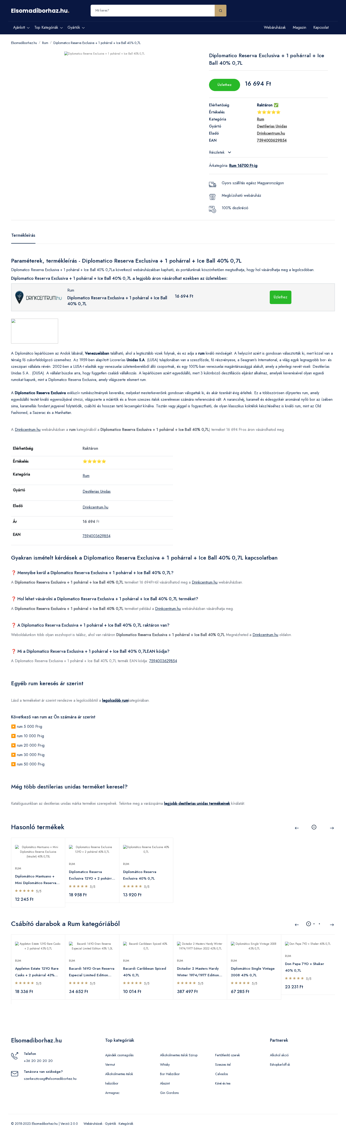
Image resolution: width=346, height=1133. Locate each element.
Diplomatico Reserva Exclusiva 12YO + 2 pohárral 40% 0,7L (92, 875)
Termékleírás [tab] (23, 235)
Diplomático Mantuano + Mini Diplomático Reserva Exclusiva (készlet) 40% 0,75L (35, 880)
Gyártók (110, 1123)
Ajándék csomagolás (119, 1055)
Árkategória (218, 165)
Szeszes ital (223, 1064)
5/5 (38, 891)
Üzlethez (224, 84)
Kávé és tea (222, 1083)
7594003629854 (96, 536)
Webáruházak (275, 27)
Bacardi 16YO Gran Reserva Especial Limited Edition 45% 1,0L (91, 972)
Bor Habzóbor (170, 1074)
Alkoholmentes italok (119, 1074)
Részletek (217, 152)
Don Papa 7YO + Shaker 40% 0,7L (304, 967)
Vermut (110, 1064)
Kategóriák (126, 1123)
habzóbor (111, 1083)
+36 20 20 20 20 (38, 1060)
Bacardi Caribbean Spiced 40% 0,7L (144, 972)
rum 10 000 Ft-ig (30, 736)
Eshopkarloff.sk (280, 1064)
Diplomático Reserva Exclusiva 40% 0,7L (139, 875)
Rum (45, 42)
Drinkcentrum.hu (27, 429)
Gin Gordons (169, 1092)
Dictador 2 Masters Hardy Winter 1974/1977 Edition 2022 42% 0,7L (198, 972)
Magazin (299, 27)
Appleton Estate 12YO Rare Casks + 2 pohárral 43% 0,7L (37, 972)
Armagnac (112, 1092)
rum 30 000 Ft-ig (30, 754)
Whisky (165, 1064)
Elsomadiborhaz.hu (39, 11)
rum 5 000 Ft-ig (29, 726)
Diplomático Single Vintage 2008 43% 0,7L (253, 972)
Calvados (221, 1074)
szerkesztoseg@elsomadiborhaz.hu (50, 1078)
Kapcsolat (321, 27)
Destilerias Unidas (97, 491)
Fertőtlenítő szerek (227, 1055)
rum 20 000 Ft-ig (30, 745)
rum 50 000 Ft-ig (30, 764)
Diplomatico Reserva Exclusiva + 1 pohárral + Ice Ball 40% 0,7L (97, 42)
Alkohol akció (279, 1055)
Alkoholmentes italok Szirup (178, 1055)
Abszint (165, 1083)
